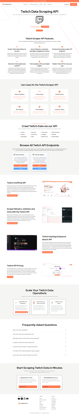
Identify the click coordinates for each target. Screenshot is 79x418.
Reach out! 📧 (43, 1)
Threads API (53, 402)
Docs (20, 165)
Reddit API (53, 404)
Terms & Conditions (43, 407)
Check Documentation (12, 195)
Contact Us (45, 386)
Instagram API (53, 399)
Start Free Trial (23, 386)
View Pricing (10, 276)
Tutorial (20, 168)
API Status (41, 404)
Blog (40, 402)
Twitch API (53, 405)
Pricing (41, 401)
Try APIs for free (45, 26)
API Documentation (43, 399)
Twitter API (53, 407)
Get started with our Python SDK (21, 312)
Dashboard (73, 4)
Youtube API (53, 401)
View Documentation (35, 26)
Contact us (66, 4)
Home (41, 398)
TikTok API (53, 398)
